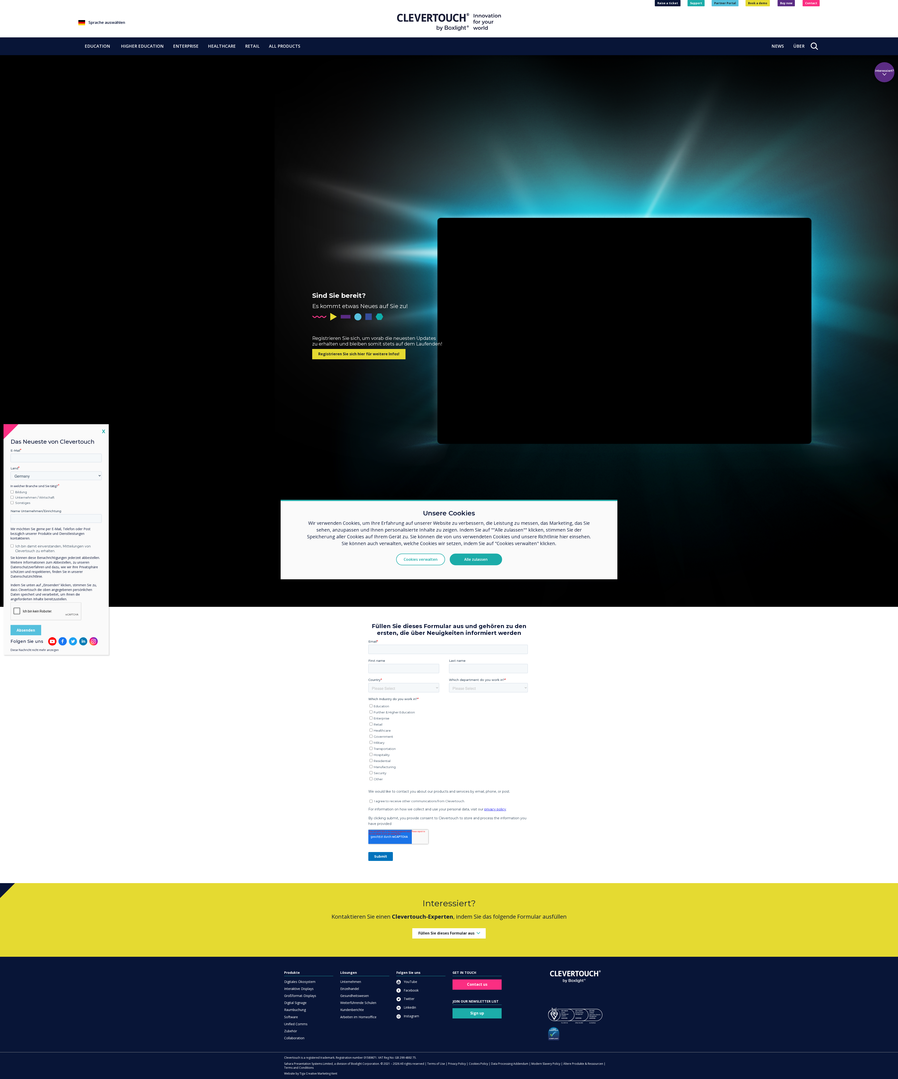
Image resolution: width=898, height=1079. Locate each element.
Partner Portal (725, 3)
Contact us (477, 984)
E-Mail (15, 450)
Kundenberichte (352, 1009)
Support (696, 3)
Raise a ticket (667, 3)
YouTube (410, 981)
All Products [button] (284, 46)
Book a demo (757, 3)
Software (291, 1017)
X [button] (103, 431)
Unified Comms (296, 1024)
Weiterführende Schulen (358, 1002)
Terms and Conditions (299, 1068)
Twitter (408, 998)
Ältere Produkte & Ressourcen (583, 1064)
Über (798, 46)
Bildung (21, 492)
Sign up (477, 1013)
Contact (811, 3)
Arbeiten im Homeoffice (358, 1017)
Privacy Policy (457, 1064)
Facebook (411, 990)
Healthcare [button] (222, 46)
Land (14, 468)
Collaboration (294, 1038)
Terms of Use (436, 1064)
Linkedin (409, 1007)
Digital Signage (295, 1002)
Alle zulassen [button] (476, 559)
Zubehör (290, 1031)
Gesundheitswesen (354, 995)
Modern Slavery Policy (545, 1064)
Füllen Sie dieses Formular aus (446, 933)
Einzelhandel (349, 988)
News (777, 46)
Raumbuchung (295, 1009)
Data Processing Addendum (509, 1064)
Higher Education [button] (142, 46)
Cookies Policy (478, 1064)
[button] (237, 23)
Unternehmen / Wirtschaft (34, 497)
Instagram (411, 1016)
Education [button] (97, 46)
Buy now (786, 3)
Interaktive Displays (299, 988)
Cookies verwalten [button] (421, 559)
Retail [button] (252, 46)
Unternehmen (350, 981)
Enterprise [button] (186, 46)
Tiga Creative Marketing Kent (318, 1073)
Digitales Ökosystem (299, 981)
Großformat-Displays (300, 995)
